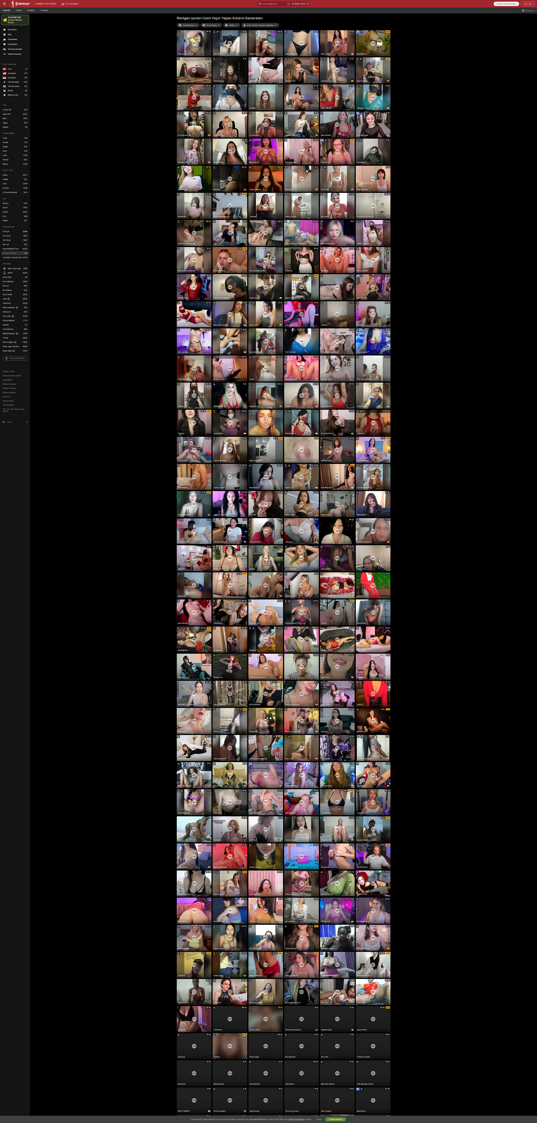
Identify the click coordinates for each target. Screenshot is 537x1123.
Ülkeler (232, 25)
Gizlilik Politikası (9, 388)
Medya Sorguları (9, 384)
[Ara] (288, 4)
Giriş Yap (528, 4)
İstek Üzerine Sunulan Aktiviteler (260, 25)
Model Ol (6, 397)
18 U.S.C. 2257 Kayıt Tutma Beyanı (13, 410)
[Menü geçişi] (4, 4)
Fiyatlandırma (188, 25)
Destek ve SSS (9, 372)
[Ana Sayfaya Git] (21, 4)
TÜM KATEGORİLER (17, 358)
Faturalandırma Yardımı (12, 376)
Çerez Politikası (296, 1119)
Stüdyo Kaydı (8, 401)
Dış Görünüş (211, 25)
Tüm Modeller (8, 405)
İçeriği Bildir (7, 380)
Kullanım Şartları (9, 392)
